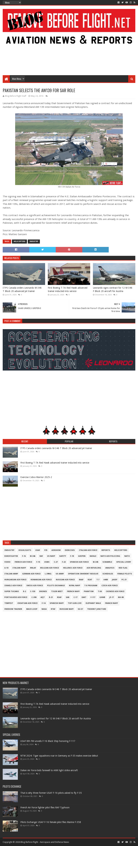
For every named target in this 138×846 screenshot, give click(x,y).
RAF (41, 556)
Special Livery (123, 562)
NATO (127, 556)
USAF (37, 550)
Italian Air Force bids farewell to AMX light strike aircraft (49, 770)
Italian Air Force (88, 550)
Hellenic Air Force (72, 568)
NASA (44, 609)
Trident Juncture (96, 609)
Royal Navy (74, 585)
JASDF (114, 580)
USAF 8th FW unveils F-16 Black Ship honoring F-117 (47, 741)
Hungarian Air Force (15, 580)
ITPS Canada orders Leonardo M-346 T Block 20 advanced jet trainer (22, 289)
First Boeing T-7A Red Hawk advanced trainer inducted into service (67, 289)
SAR (67, 597)
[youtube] (126, 2)
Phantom (89, 591)
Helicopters (19, 241)
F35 (45, 550)
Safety (62, 556)
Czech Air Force (109, 585)
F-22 (64, 562)
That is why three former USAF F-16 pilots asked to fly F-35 (51, 793)
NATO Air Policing (110, 556)
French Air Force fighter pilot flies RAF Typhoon (45, 807)
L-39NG (48, 574)
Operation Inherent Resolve (83, 574)
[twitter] (122, 2)
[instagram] (130, 2)
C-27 (56, 562)
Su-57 (80, 609)
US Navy (51, 556)
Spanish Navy (57, 603)
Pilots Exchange (56, 585)
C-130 (32, 591)
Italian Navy (19, 568)
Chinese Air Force (115, 591)
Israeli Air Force (13, 585)
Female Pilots (124, 574)
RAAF (81, 580)
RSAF (59, 597)
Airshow (56, 550)
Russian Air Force (65, 580)
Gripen (81, 556)
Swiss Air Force (34, 585)
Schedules (107, 574)
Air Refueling (94, 568)
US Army (60, 574)
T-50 (100, 591)
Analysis (109, 568)
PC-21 (124, 580)
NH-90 (121, 597)
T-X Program (90, 585)
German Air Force (31, 574)
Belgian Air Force (49, 568)
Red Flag (123, 568)
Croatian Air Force (27, 603)
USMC (47, 562)
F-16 (24, 556)
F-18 (72, 556)
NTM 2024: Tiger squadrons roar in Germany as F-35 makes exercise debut (59, 755)
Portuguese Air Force (15, 597)
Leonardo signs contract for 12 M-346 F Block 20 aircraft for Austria (112, 289)
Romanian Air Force (41, 580)
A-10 (6, 568)
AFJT (43, 597)
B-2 (24, 591)
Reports (105, 550)
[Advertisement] (69, 48)
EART (84, 597)
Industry (33, 241)
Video (7, 562)
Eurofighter (11, 556)
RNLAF (33, 568)
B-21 (51, 597)
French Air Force (23, 562)
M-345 (95, 562)
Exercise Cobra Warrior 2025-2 (36, 477)
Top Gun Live (74, 603)
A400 (106, 580)
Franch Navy (111, 603)
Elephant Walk (93, 603)
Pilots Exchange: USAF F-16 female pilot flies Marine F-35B (50, 822)
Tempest (8, 603)
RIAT (90, 580)
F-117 (93, 597)
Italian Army (11, 574)
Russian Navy (67, 609)
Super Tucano (11, 591)
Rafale (93, 556)
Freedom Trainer (13, 609)
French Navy (73, 591)
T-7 (97, 580)
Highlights (25, 550)
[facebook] (118, 2)
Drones (43, 591)
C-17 (75, 597)
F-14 (43, 603)
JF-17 (111, 597)
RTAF (53, 609)
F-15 (38, 562)
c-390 (33, 597)
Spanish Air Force (79, 562)
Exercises (70, 550)
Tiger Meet (57, 591)
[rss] (134, 2)
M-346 (32, 556)
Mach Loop (31, 609)
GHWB (102, 597)
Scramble (107, 562)
